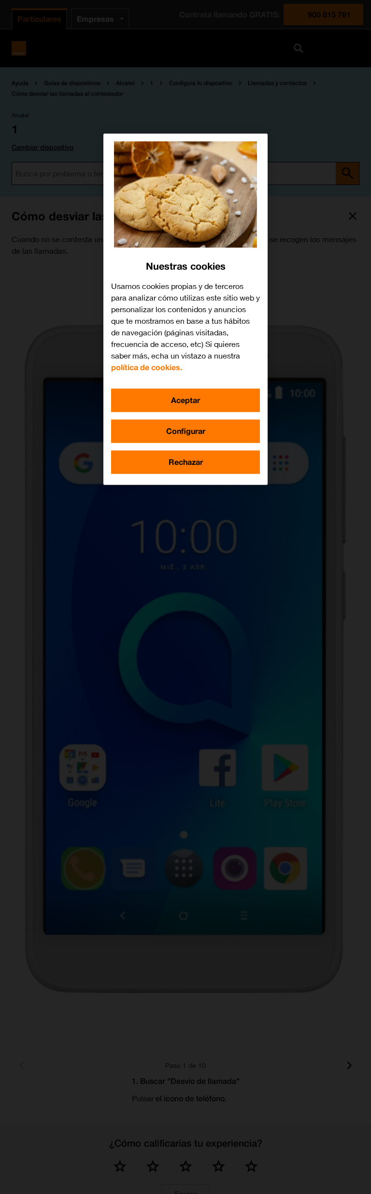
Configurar (185, 431)
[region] (185, 309)
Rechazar (186, 462)
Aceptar (185, 400)
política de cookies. (146, 367)
